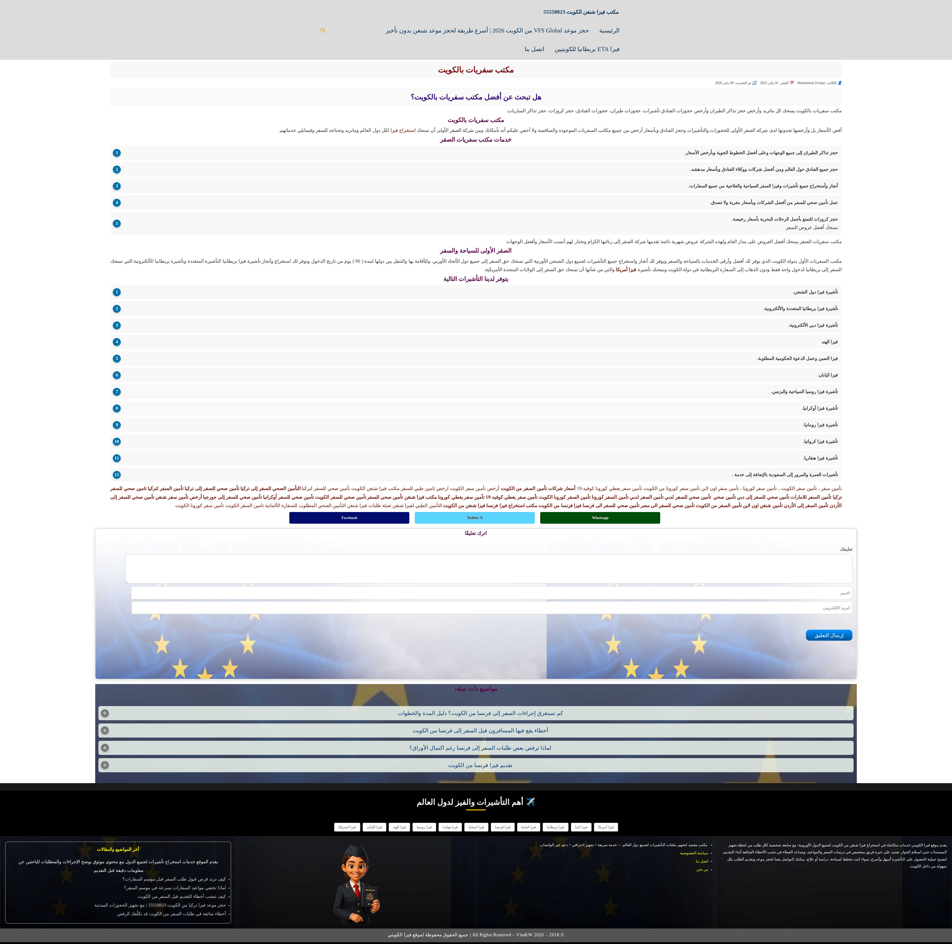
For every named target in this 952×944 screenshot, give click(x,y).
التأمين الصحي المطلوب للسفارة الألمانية (305, 505)
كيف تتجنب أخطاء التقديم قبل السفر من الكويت (182, 896)
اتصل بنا (534, 49)
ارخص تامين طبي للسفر (425, 488)
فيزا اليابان (374, 827)
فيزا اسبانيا (476, 827)
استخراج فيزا (403, 130)
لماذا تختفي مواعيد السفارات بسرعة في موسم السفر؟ (175, 887)
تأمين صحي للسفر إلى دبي (763, 497)
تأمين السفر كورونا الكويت (565, 497)
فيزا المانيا (528, 827)
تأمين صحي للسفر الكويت (340, 497)
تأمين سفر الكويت (799, 488)
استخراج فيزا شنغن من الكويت (856, 845)
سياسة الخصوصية (694, 853)
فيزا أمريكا (606, 827)
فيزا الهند (399, 827)
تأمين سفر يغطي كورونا (461, 497)
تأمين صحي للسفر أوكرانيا (288, 497)
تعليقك (846, 549)
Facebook (349, 518)
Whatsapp (600, 518)
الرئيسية (609, 30)
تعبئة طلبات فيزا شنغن (369, 505)
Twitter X (475, 518)
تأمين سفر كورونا (760, 488)
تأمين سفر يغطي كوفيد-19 (511, 497)
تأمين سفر (831, 488)
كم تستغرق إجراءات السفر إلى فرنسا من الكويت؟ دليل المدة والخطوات (480, 713)
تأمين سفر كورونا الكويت (199, 505)
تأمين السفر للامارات (811, 497)
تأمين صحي (724, 497)
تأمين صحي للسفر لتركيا (326, 488)
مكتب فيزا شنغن (420, 497)
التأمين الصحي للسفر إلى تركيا (270, 488)
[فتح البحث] (323, 32)
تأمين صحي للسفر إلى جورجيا (232, 497)
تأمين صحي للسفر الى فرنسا (611, 505)
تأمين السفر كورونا (610, 497)
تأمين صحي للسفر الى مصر (668, 505)
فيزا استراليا (347, 827)
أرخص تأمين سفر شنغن (178, 497)
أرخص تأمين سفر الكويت (474, 488)
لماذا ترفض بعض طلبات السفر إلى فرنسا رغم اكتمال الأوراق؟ (480, 748)
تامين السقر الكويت (244, 505)
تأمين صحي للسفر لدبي (688, 497)
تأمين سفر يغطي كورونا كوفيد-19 (609, 488)
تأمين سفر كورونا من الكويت (672, 488)
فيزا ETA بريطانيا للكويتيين (587, 49)
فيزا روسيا (424, 827)
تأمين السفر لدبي (646, 497)
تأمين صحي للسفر (385, 497)
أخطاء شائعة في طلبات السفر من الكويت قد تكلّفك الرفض (171, 913)
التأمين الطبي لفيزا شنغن (417, 505)
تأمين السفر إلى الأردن (806, 505)
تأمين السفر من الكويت (719, 505)
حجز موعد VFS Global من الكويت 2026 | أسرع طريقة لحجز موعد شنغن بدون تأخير (487, 30)
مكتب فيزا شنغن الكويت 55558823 (581, 12)
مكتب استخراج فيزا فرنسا (511, 505)
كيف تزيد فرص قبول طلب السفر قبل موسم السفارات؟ (174, 879)
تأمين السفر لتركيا (165, 488)
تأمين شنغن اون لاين (763, 505)
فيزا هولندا (450, 827)
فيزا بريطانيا (555, 827)
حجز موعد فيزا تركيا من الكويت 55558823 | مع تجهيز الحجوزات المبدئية (160, 905)
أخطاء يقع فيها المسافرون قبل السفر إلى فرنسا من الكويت (480, 730)
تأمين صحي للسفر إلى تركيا (212, 488)
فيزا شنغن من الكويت (464, 505)
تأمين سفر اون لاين (720, 488)
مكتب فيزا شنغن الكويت (375, 488)
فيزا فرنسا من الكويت (559, 505)
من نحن (702, 869)
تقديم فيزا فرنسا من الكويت (480, 765)
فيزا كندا (581, 827)
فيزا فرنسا (502, 827)
